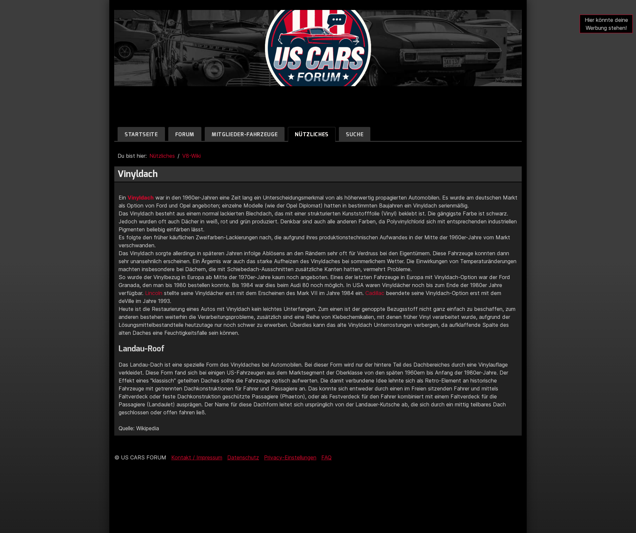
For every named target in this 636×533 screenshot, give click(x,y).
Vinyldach (141, 197)
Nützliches (312, 134)
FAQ (326, 457)
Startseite (141, 134)
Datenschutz (243, 457)
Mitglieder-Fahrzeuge (245, 134)
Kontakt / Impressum (196, 457)
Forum (184, 134)
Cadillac (374, 293)
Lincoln (153, 293)
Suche (354, 134)
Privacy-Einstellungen (290, 457)
